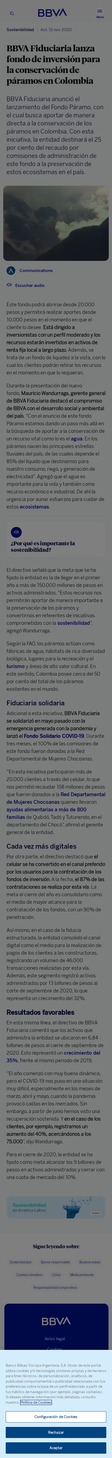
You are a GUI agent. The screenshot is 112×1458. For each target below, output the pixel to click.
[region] (56, 1404)
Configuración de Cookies (56, 1417)
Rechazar (56, 1432)
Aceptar (56, 1448)
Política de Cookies (36, 1402)
